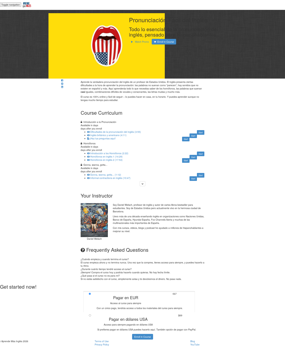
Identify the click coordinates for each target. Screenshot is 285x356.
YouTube (195, 344)
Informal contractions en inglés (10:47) (110, 178)
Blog (192, 341)
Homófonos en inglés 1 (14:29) (106, 156)
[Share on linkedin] (62, 86)
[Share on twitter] (62, 83)
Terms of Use (102, 341)
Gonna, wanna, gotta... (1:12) (105, 174)
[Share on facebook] (62, 80)
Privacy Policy (102, 344)
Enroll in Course (142, 336)
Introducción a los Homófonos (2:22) (109, 153)
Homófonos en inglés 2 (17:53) (106, 159)
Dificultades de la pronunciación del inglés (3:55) (115, 131)
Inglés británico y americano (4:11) (108, 135)
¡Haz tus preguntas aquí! (103, 138)
